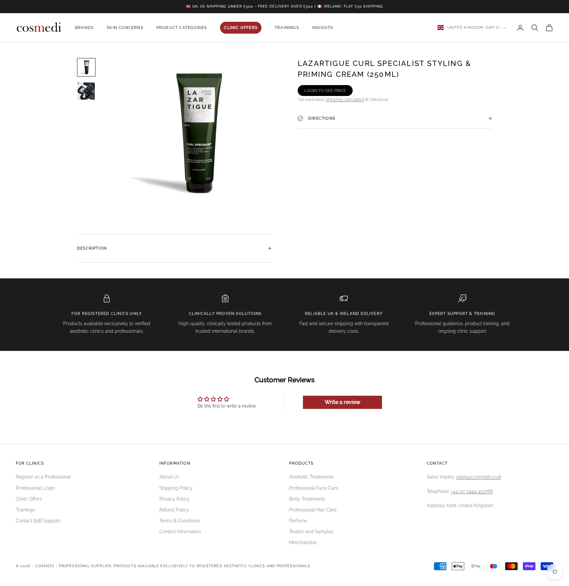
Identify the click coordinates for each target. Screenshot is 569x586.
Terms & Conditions (179, 520)
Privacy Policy (174, 499)
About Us (169, 476)
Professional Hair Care (313, 509)
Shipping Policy (176, 488)
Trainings (25, 509)
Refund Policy (174, 509)
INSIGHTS (322, 27)
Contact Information (180, 531)
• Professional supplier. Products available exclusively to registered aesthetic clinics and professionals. (184, 566)
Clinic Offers (29, 499)
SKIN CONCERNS (125, 27)
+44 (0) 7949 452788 (472, 491)
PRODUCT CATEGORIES (181, 27)
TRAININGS (287, 27)
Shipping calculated (344, 99)
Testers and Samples (311, 531)
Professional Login (35, 488)
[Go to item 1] (86, 67)
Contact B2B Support (38, 520)
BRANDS (84, 27)
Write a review (342, 402)
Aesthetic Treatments (311, 476)
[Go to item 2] (86, 91)
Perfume (298, 520)
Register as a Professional (43, 476)
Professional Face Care (313, 488)
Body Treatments (307, 499)
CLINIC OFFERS (240, 27)
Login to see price (325, 90)
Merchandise (303, 542)
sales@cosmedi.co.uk (478, 476)
